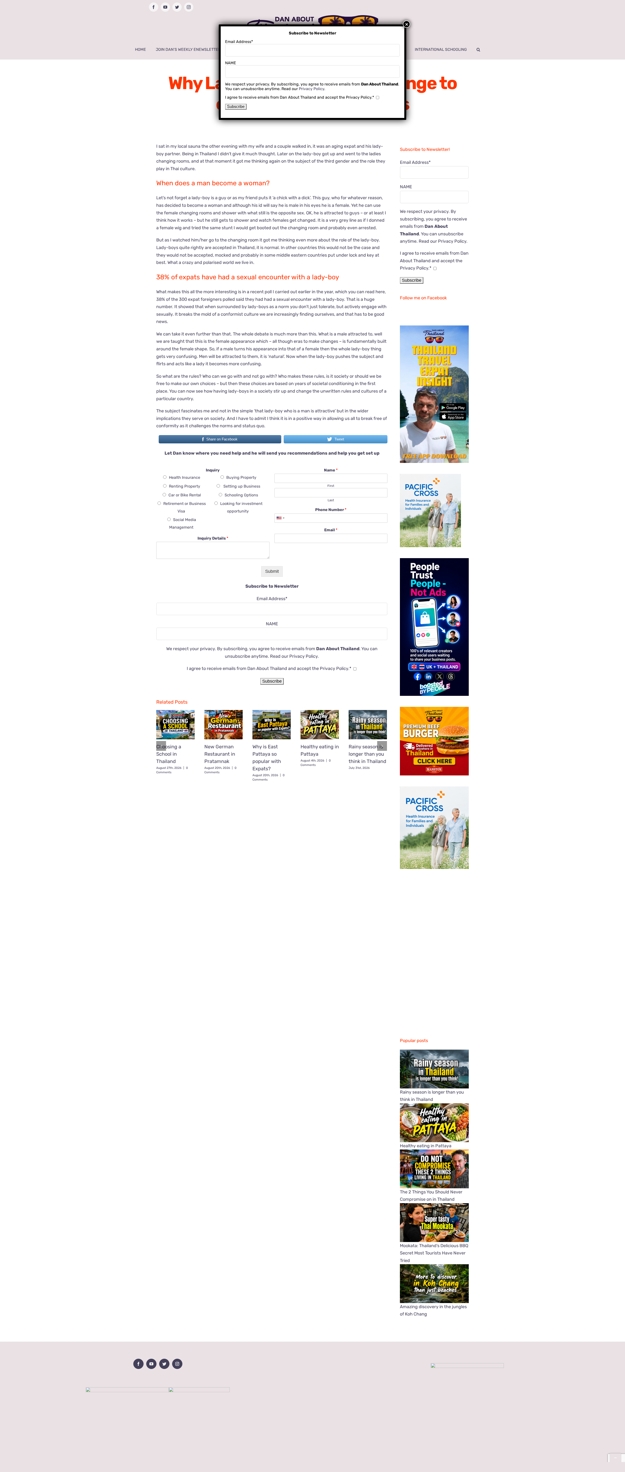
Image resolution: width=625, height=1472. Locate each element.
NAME (272, 623)
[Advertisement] (271, 820)
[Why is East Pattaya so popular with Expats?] (271, 724)
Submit (272, 571)
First (330, 486)
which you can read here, (360, 291)
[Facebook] (138, 1364)
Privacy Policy (303, 656)
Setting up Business (241, 486)
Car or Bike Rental (184, 495)
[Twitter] (164, 1364)
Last (331, 500)
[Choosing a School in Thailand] (175, 724)
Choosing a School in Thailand (168, 754)
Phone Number (330, 509)
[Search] (478, 49)
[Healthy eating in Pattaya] (320, 724)
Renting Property (184, 486)
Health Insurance (184, 477)
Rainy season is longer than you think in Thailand (367, 754)
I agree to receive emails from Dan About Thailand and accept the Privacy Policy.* (269, 668)
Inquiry (213, 470)
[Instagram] (177, 1364)
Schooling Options (241, 495)
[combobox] (280, 518)
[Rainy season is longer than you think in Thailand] (368, 724)
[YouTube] (151, 1364)
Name (331, 470)
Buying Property (241, 477)
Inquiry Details (213, 538)
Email (330, 530)
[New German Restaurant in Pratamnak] (223, 724)
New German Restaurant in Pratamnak (219, 754)
